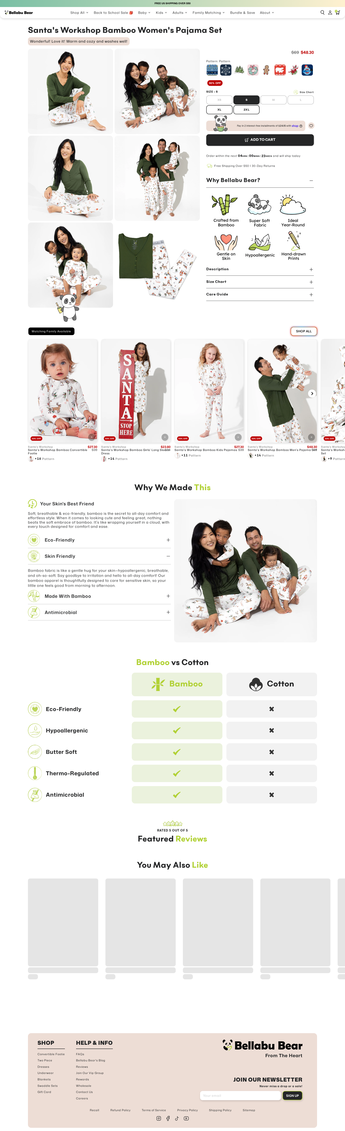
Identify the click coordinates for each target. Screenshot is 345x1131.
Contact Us (84, 1092)
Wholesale (83, 1086)
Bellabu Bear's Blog (90, 1060)
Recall (94, 1110)
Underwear (46, 1073)
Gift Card (44, 1092)
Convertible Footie (51, 1054)
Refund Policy (120, 1110)
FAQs (80, 1054)
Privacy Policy (187, 1110)
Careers (82, 1098)
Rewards (82, 1079)
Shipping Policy (220, 1110)
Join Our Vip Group (90, 1073)
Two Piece (45, 1060)
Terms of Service (154, 1110)
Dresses (43, 1067)
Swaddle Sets (48, 1086)
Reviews (82, 1067)
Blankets (44, 1079)
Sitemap (249, 1110)
